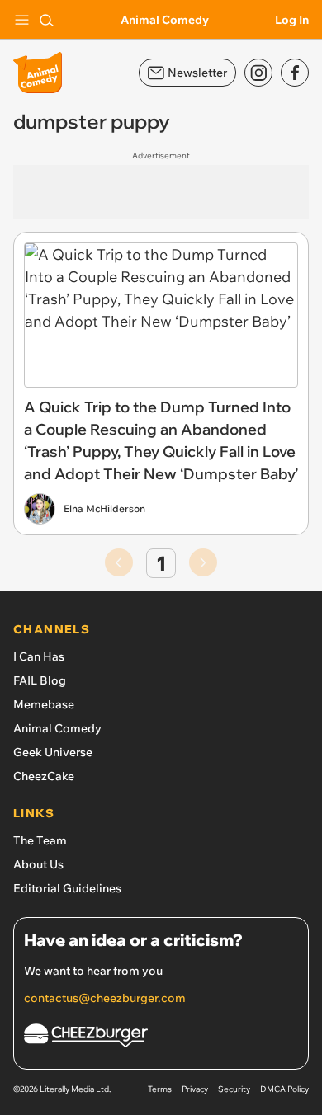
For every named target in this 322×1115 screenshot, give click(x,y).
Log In (292, 19)
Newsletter (197, 72)
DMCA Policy (284, 1089)
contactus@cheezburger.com (105, 997)
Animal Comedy (165, 19)
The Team (40, 840)
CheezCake (43, 776)
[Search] (46, 19)
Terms (160, 1089)
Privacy (195, 1089)
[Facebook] (295, 73)
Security (234, 1089)
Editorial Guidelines (67, 888)
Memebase (43, 704)
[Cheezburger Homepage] (161, 1038)
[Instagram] (258, 73)
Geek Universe (52, 752)
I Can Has (38, 656)
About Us (38, 864)
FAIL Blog (39, 680)
